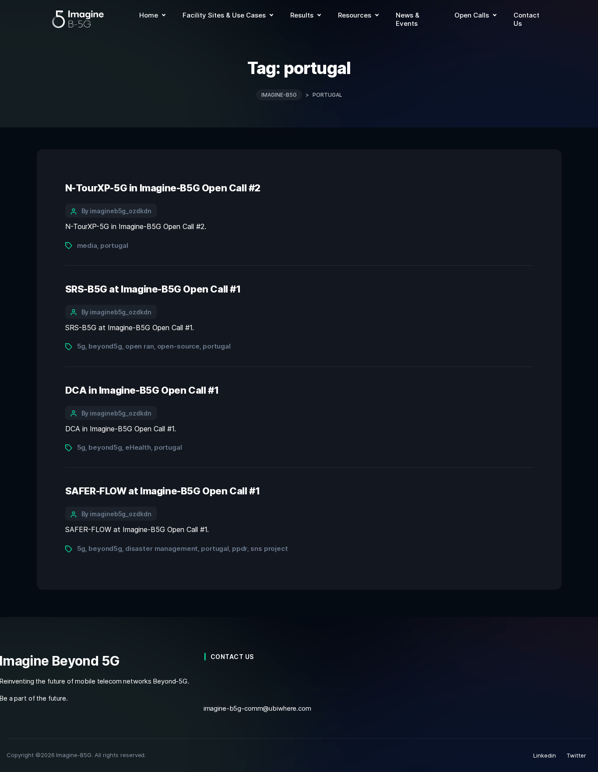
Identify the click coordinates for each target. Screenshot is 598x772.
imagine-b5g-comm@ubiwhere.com (257, 708)
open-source (178, 346)
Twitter (576, 755)
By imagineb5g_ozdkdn (116, 211)
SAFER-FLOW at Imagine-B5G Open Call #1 (163, 491)
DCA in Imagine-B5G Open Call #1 (142, 390)
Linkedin (544, 755)
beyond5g (105, 346)
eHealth (138, 447)
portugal (114, 245)
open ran (139, 346)
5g (81, 346)
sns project (269, 548)
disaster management (161, 548)
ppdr (239, 548)
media (87, 245)
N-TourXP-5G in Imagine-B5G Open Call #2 (163, 188)
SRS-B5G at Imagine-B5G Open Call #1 (153, 289)
